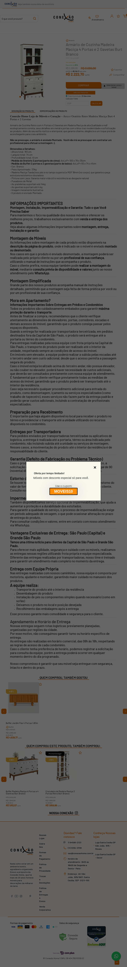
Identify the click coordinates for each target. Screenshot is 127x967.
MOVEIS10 (63, 491)
